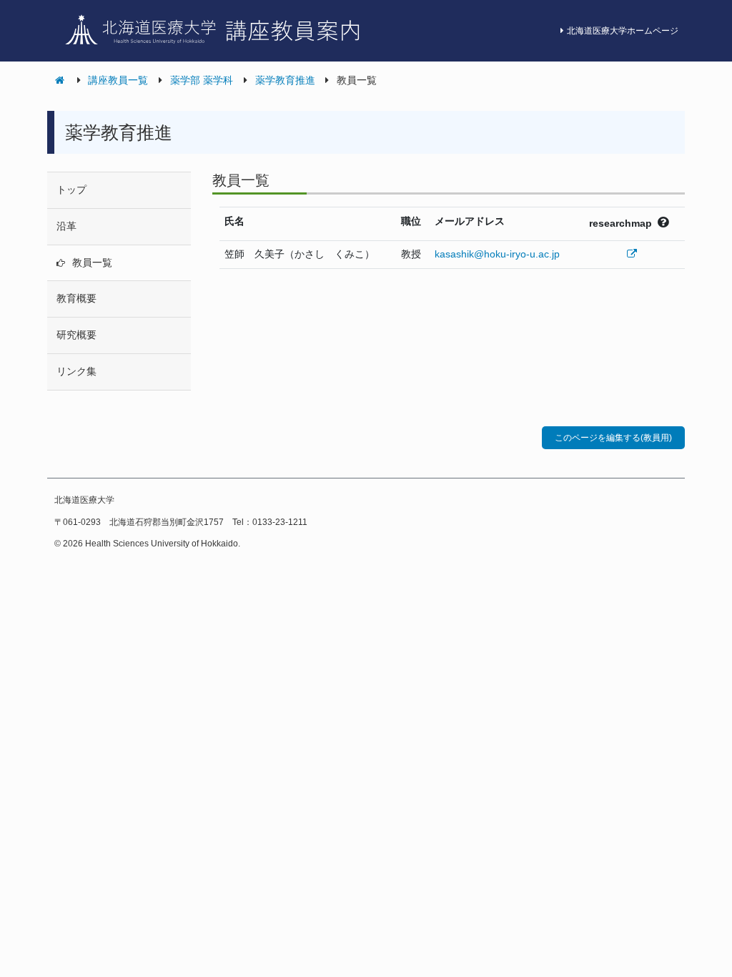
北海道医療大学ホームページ (622, 31)
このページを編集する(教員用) (613, 438)
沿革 (66, 226)
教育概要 (76, 298)
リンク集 (76, 371)
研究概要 (76, 334)
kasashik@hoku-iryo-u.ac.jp (497, 254)
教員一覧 (92, 262)
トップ (71, 189)
